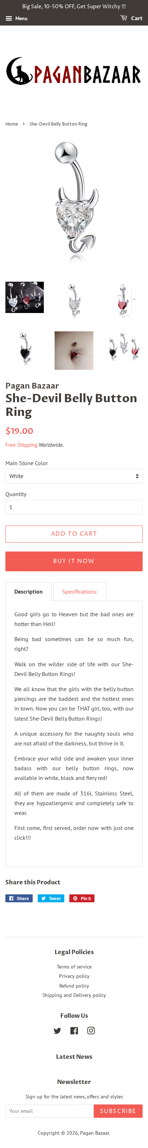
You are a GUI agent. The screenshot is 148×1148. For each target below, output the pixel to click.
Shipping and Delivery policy (74, 995)
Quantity (15, 494)
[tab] (28, 591)
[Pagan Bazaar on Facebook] (74, 1032)
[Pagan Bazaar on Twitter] (57, 1032)
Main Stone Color (26, 463)
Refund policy (74, 986)
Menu (21, 18)
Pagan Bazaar (94, 1133)
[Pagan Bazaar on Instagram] (91, 1032)
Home (11, 124)
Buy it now (74, 561)
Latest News (74, 1057)
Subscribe (118, 1111)
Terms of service (74, 966)
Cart (136, 18)
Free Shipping (21, 444)
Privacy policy (74, 976)
